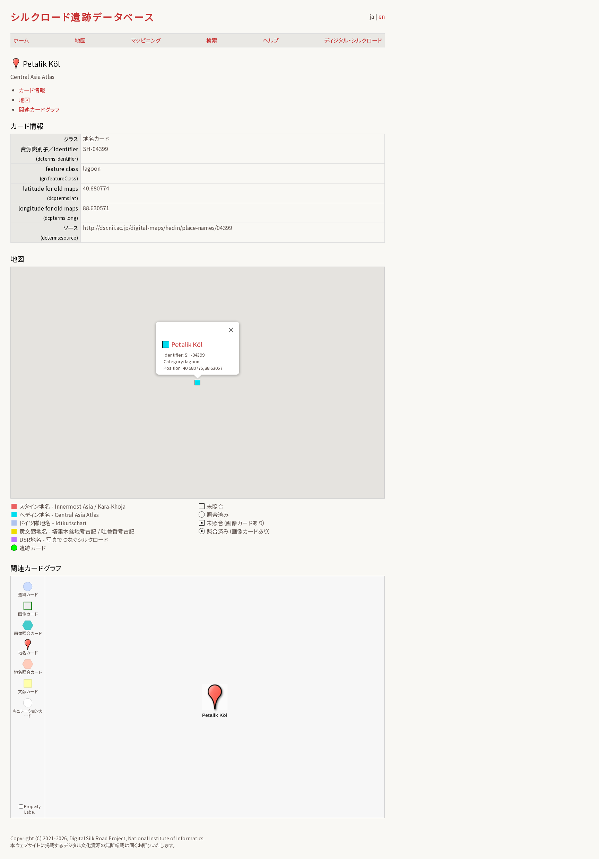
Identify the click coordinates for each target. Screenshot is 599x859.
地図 (80, 40)
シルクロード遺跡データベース (82, 17)
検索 (211, 40)
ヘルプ (271, 40)
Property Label (32, 809)
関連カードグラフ (39, 109)
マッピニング (146, 40)
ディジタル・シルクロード (353, 40)
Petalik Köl (186, 344)
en (382, 16)
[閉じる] (231, 330)
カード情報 (32, 90)
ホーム (21, 40)
